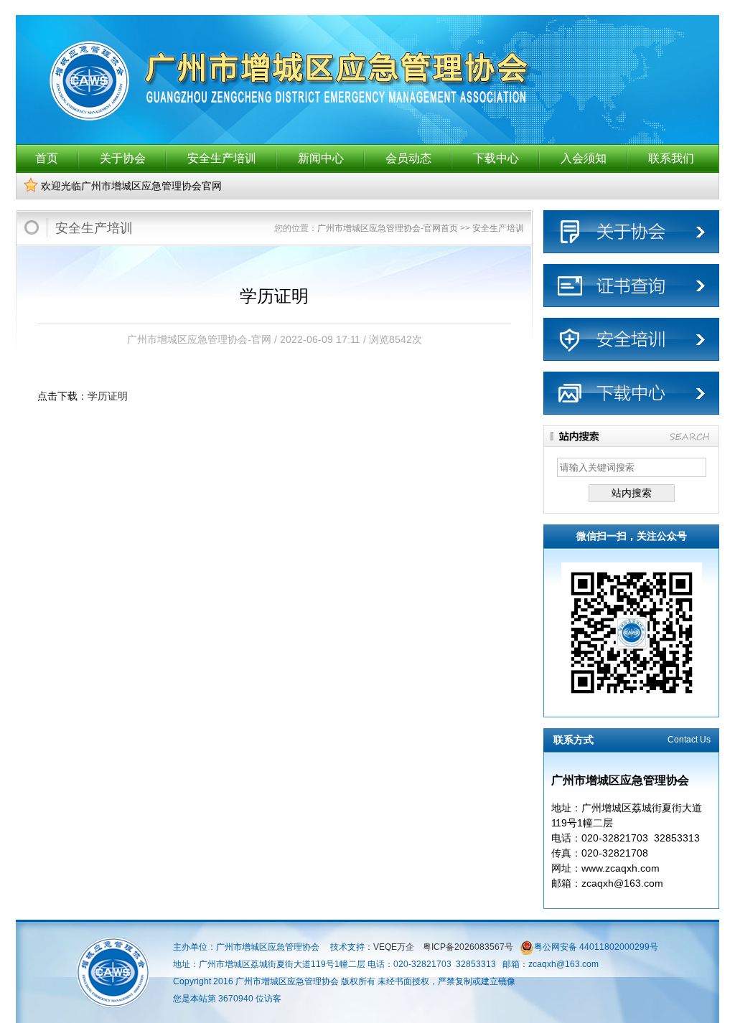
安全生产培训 (221, 158)
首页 (46, 158)
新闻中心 (321, 158)
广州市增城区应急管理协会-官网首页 (387, 228)
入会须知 (584, 158)
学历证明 (108, 396)
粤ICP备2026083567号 (467, 947)
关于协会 (123, 158)
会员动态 (408, 158)
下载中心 (496, 158)
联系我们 (671, 158)
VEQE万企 (393, 947)
